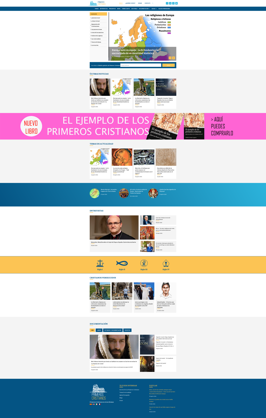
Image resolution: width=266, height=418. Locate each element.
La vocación (94, 45)
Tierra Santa (126, 8)
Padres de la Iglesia (97, 35)
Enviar (168, 65)
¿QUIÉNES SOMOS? (130, 3)
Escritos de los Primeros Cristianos (129, 389)
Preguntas (112, 8)
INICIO (121, 3)
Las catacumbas (96, 39)
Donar (121, 400)
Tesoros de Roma (96, 42)
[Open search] (153, 3)
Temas (97, 8)
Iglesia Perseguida (164, 8)
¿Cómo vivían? (95, 21)
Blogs (120, 397)
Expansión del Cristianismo (95, 25)
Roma (118, 8)
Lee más (149, 60)
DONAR (140, 3)
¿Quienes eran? (95, 18)
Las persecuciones (96, 29)
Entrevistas (104, 8)
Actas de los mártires (97, 32)
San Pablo (134, 8)
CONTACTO (147, 3)
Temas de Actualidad (125, 392)
